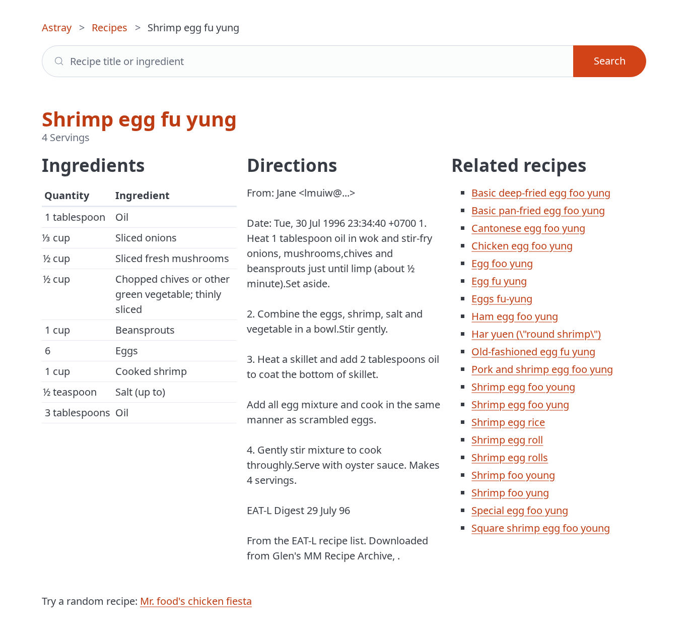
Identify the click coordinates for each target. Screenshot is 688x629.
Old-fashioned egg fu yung (533, 351)
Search (610, 61)
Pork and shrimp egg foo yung (542, 369)
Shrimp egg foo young (523, 387)
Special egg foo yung (519, 510)
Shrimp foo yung (510, 492)
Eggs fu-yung (501, 298)
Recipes (109, 27)
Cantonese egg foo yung (528, 228)
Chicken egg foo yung (522, 246)
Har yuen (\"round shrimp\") (536, 334)
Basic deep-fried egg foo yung (540, 193)
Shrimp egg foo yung (520, 404)
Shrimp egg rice (508, 422)
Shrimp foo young (513, 475)
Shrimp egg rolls (509, 457)
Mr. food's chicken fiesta (196, 601)
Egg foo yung (502, 263)
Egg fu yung (499, 281)
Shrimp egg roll (507, 440)
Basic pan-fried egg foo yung (538, 210)
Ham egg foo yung (514, 316)
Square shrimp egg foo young (540, 528)
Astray (57, 27)
